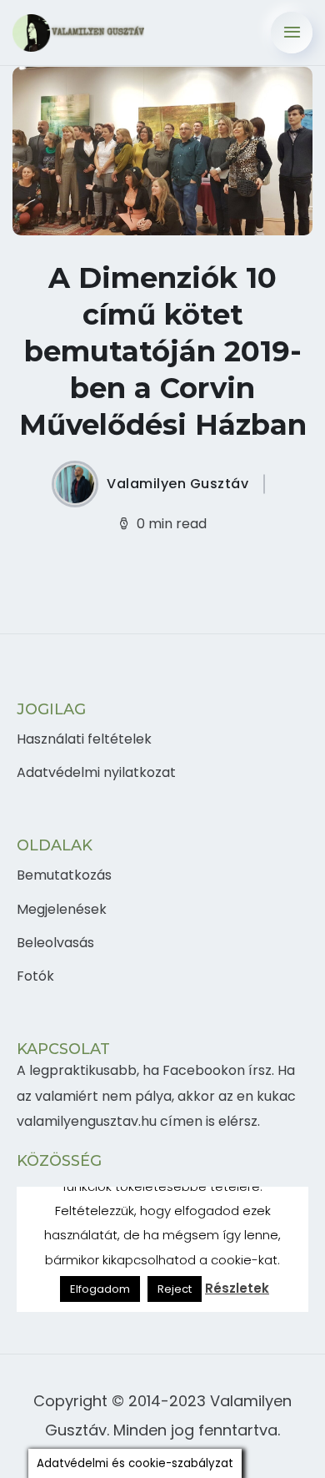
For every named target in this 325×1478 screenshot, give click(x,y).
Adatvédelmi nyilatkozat (96, 772)
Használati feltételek (84, 739)
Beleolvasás (55, 942)
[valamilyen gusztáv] (78, 33)
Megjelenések (62, 909)
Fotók (35, 976)
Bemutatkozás (64, 875)
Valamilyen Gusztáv (177, 484)
